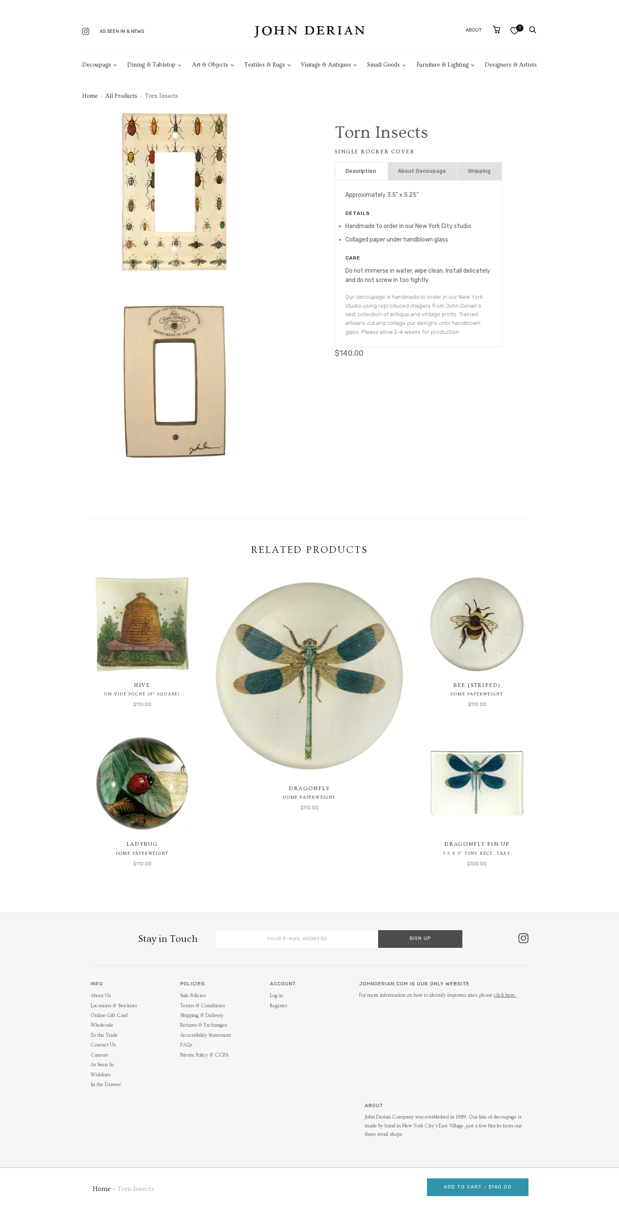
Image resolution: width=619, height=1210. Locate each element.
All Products (121, 96)
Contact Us (103, 1045)
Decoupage (96, 65)
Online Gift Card (109, 1015)
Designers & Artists (511, 65)
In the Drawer (106, 1084)
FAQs (186, 1045)
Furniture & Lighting (442, 65)
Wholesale (102, 1025)
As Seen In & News (122, 31)
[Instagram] (85, 32)
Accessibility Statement (205, 1035)
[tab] (361, 171)
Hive (142, 685)
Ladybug (142, 844)
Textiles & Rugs (264, 65)
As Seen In (102, 1065)
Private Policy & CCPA (204, 1055)
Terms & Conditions (202, 1006)
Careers (99, 1055)
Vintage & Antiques (326, 65)
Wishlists (100, 1075)
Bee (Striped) (477, 685)
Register (278, 1006)
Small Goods (383, 65)
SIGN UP (420, 938)
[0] (514, 30)
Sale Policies (193, 995)
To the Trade (104, 1035)
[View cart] (496, 29)
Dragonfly (309, 788)
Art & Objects (210, 65)
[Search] (532, 30)
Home (90, 96)
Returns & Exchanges (203, 1025)
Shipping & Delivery (202, 1015)
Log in (276, 995)
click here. (505, 995)
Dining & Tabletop (151, 65)
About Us (101, 995)
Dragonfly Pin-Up (477, 844)
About (474, 30)
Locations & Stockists (114, 1006)
